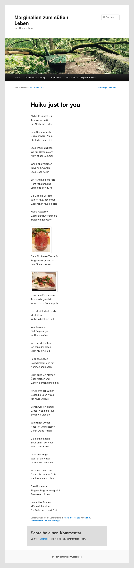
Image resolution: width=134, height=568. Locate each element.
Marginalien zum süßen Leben (41, 20)
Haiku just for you (72, 517)
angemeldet (45, 538)
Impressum (56, 77)
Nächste (114, 87)
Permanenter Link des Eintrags (45, 520)
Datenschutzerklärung (35, 77)
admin (87, 517)
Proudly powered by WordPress (67, 556)
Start (17, 77)
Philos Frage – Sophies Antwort (81, 77)
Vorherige (101, 87)
